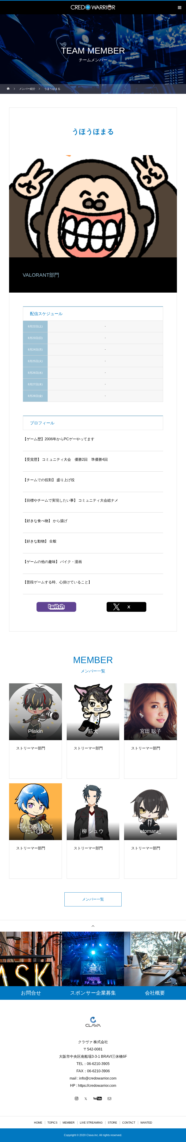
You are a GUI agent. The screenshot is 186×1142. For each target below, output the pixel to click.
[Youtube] (98, 1098)
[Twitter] (85, 1098)
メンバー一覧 (93, 899)
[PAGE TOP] (93, 926)
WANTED (146, 1122)
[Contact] (109, 1098)
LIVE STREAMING (91, 1122)
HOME (38, 1122)
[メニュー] (179, 7)
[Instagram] (76, 1098)
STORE (112, 1122)
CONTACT (128, 1122)
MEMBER (69, 1122)
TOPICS (52, 1122)
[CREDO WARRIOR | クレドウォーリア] (93, 1021)
